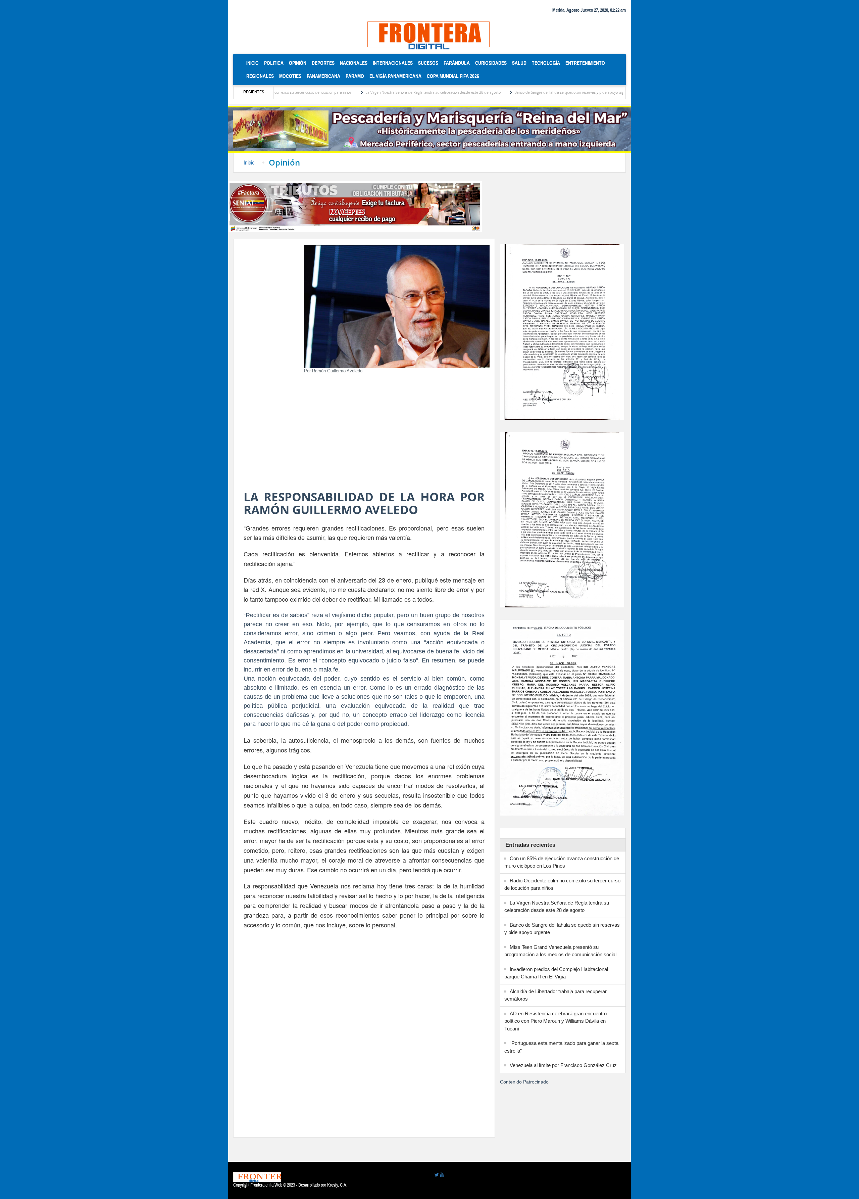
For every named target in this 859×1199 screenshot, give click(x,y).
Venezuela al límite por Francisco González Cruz (563, 1065)
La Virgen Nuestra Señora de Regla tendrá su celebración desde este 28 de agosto (381, 92)
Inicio (253, 62)
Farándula (457, 63)
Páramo (355, 76)
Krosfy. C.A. (337, 1185)
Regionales (260, 76)
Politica (274, 63)
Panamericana (323, 76)
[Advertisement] (364, 434)
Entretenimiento (585, 63)
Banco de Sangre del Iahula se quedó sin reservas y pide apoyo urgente (521, 92)
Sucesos (428, 63)
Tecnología (546, 63)
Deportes (323, 63)
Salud (519, 63)
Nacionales (353, 63)
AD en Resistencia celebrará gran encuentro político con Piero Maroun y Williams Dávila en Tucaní (555, 1021)
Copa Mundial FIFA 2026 (453, 76)
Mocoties (290, 76)
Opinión (297, 63)
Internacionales (393, 63)
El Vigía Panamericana (395, 76)
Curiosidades (491, 63)
